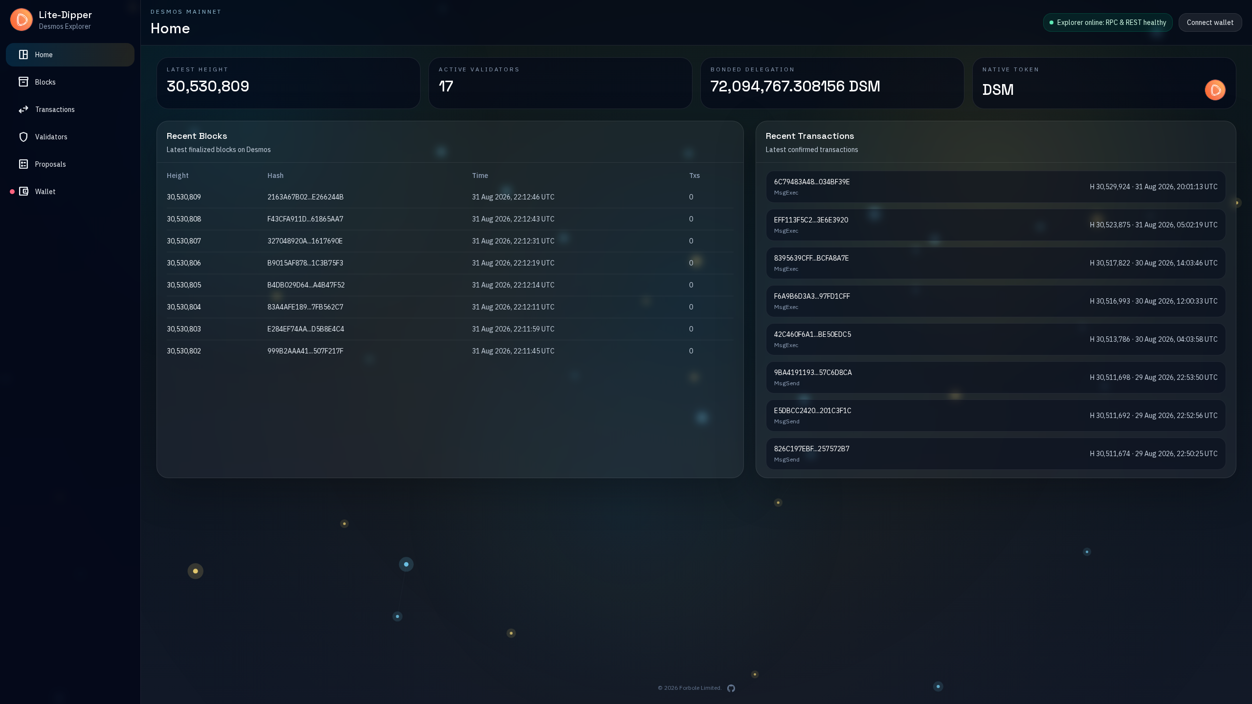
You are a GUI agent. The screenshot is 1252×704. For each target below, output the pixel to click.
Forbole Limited (699, 687)
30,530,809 (184, 197)
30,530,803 (184, 329)
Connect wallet (1210, 22)
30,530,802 (184, 351)
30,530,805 (184, 285)
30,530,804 (184, 307)
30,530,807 (184, 241)
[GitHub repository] (731, 688)
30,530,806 (184, 263)
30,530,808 (184, 219)
